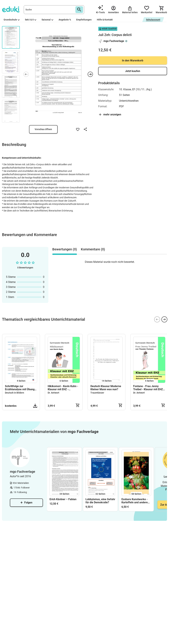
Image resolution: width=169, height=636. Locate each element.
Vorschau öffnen (43, 129)
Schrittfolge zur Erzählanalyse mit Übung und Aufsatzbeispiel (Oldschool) (19, 388)
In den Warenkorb (132, 60)
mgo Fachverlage (113, 41)
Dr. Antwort (53, 392)
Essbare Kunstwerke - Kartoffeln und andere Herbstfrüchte (134, 501)
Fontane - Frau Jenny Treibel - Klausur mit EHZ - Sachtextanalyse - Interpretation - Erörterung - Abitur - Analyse (149, 388)
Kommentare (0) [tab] (93, 249)
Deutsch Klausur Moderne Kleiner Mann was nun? (105, 388)
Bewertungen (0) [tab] (64, 249)
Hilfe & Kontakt (105, 19)
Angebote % (65, 19)
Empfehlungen (84, 19)
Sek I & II (29, 19)
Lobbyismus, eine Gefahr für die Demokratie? (100, 501)
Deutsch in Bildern (14, 392)
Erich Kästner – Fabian (63, 499)
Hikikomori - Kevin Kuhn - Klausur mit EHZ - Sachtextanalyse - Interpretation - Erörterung (63, 388)
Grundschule (10, 19)
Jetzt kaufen (132, 71)
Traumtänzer (97, 392)
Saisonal (46, 19)
